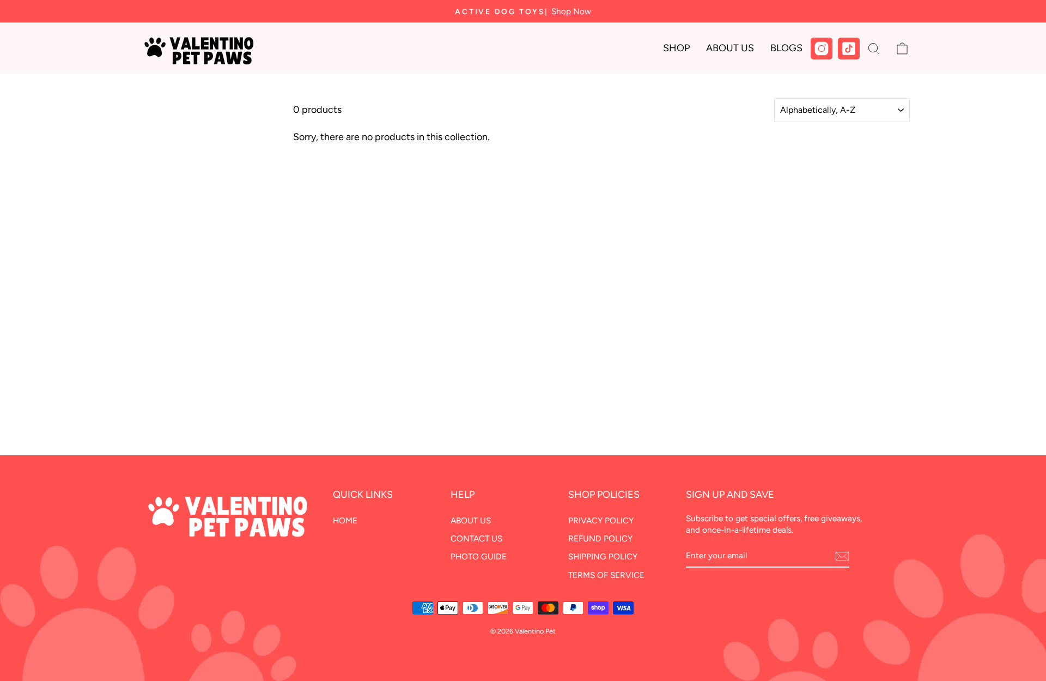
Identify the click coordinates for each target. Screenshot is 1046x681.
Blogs (786, 48)
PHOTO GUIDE (479, 556)
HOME (345, 520)
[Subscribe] (842, 556)
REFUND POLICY (600, 538)
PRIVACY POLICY (601, 520)
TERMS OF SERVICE (606, 575)
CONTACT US (476, 538)
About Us (730, 48)
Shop (676, 48)
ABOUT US (471, 520)
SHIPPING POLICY (602, 556)
